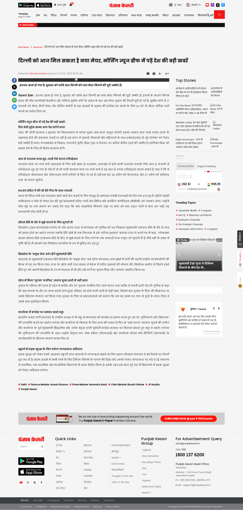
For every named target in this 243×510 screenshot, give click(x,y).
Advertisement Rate (60, 506)
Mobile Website (81, 506)
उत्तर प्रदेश (97, 15)
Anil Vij (180, 215)
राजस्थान (88, 476)
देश (57, 457)
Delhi (22, 384)
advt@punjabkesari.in (188, 443)
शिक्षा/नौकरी (117, 470)
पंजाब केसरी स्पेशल (120, 445)
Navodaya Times (151, 462)
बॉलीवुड (115, 451)
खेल (86, 488)
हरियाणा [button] (123, 15)
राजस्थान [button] (189, 15)
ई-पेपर (59, 445)
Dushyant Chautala (188, 219)
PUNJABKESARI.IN (194, 506)
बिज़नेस (87, 482)
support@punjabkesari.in (197, 485)
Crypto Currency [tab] (206, 166)
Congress (205, 210)
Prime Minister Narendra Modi (88, 384)
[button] (179, 254)
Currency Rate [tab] (185, 166)
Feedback (41, 506)
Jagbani (146, 450)
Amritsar (95, 500)
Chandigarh (53, 500)
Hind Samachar (150, 456)
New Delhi (38, 500)
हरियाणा (88, 451)
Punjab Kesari (27, 389)
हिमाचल (88, 445)
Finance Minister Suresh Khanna (48, 384)
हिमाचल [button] (110, 15)
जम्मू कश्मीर (152, 15)
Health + (116, 457)
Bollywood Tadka (151, 486)
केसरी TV (60, 451)
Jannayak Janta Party (189, 229)
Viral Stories (118, 463)
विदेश (58, 463)
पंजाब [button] (74, 15)
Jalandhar (108, 500)
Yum (144, 474)
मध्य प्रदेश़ (136, 15)
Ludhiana (69, 500)
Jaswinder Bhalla (186, 210)
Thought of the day (122, 476)
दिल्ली (63, 15)
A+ (167, 74)
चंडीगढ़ (59, 482)
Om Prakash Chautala (189, 224)
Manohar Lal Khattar (199, 215)
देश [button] (45, 15)
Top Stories (186, 80)
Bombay (82, 500)
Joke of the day (120, 482)
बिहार (165, 15)
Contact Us (26, 506)
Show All (179, 156)
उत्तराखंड (88, 470)
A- (160, 74)
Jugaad (146, 480)
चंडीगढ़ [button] (84, 15)
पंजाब (58, 476)
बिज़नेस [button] (202, 15)
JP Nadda (152, 384)
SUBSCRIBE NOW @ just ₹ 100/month (189, 419)
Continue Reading (211, 331)
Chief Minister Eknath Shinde (126, 384)
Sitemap (97, 506)
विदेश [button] (54, 15)
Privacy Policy (112, 506)
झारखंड (176, 15)
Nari (144, 468)
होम (38, 15)
